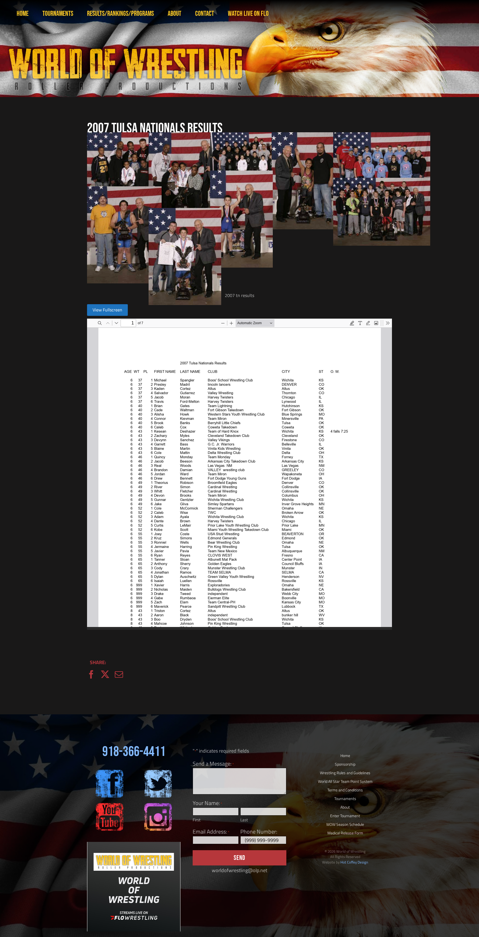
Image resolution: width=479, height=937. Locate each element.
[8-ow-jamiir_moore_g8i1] (306, 136)
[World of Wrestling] (124, 41)
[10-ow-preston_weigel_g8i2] (241, 174)
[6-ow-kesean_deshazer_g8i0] (188, 136)
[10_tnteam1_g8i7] (381, 136)
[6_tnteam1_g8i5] (135, 136)
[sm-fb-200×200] (109, 772)
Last (244, 820)
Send (239, 858)
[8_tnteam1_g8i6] (258, 136)
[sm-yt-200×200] (109, 805)
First (196, 820)
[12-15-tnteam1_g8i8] (381, 181)
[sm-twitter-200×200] (158, 772)
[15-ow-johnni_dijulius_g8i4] (185, 211)
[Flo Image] (133, 844)
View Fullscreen (107, 309)
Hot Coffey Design (354, 862)
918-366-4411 (133, 751)
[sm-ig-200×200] (158, 805)
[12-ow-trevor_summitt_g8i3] (124, 190)
